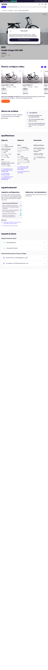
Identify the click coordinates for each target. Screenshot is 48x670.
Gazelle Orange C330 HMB (23, 10)
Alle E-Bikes (4, 10)
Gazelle (15, 10)
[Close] (25, 0)
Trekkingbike (10, 10)
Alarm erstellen (5, 101)
